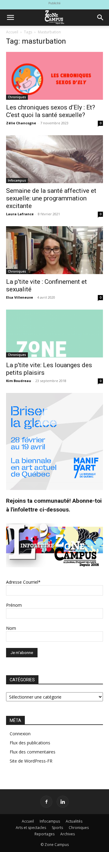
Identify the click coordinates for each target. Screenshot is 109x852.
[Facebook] (46, 802)
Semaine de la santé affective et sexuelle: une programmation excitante (51, 198)
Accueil (12, 32)
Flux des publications (30, 743)
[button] (10, 17)
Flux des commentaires (32, 752)
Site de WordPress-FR (31, 761)
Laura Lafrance (20, 214)
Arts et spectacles (31, 827)
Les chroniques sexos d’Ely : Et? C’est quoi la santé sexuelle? (50, 111)
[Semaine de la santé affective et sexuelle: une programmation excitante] (54, 159)
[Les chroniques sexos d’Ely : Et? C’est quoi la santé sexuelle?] (54, 76)
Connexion (20, 733)
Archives (67, 834)
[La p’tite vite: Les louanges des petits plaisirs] (54, 333)
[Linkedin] (63, 802)
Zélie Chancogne (21, 123)
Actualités (74, 821)
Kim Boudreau (18, 380)
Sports (57, 827)
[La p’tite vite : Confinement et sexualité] (54, 250)
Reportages (44, 834)
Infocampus (17, 180)
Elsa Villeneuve (19, 297)
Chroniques (17, 97)
